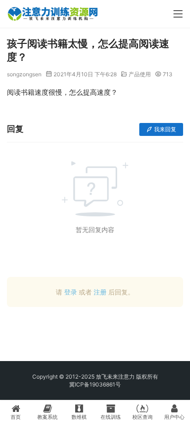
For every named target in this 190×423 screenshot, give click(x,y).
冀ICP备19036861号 (95, 384)
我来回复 (165, 129)
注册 (100, 292)
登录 (70, 292)
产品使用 (140, 74)
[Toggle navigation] (178, 14)
